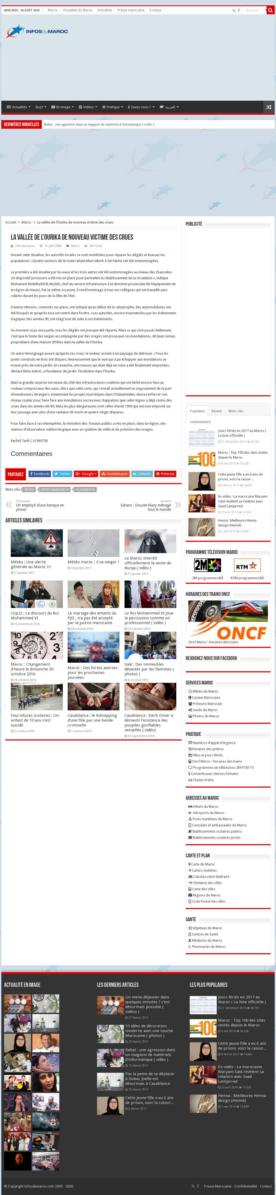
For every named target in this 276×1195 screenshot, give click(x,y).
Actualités (105, 10)
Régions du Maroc (206, 895)
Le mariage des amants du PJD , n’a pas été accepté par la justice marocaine (92, 618)
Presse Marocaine (218, 1186)
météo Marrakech (55, 489)
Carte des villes (203, 889)
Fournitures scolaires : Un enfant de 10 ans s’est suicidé (35, 720)
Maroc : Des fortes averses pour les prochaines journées (93, 672)
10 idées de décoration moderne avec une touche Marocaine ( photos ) (149, 1030)
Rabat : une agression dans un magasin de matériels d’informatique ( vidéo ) (99, 124)
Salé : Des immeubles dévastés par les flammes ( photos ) (149, 669)
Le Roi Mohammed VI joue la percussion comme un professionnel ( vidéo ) (149, 618)
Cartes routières (204, 870)
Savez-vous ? (141, 107)
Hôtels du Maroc (205, 807)
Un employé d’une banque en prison (40, 505)
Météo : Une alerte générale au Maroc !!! (31, 564)
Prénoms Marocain (207, 704)
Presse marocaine (131, 10)
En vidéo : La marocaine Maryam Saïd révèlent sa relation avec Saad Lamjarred (243, 501)
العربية (170, 107)
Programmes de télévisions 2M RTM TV (223, 768)
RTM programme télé (247, 578)
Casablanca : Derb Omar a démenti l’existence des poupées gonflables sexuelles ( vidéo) (149, 722)
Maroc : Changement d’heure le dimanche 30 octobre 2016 (32, 669)
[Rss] (234, 10)
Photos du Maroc (205, 716)
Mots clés (236, 411)
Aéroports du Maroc (208, 813)
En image (63, 107)
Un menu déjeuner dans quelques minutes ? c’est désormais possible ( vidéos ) (147, 1004)
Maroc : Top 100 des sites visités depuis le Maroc (241, 1023)
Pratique (113, 107)
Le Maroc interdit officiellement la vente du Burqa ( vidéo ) (148, 563)
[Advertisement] (172, 57)
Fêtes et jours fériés (207, 755)
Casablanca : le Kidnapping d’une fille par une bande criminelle (92, 720)
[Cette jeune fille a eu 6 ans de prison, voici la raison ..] (201, 481)
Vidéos (88, 107)
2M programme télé (207, 578)
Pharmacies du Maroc (208, 947)
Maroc (53, 10)
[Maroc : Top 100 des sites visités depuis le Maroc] (201, 459)
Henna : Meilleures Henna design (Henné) (242, 1098)
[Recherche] (271, 10)
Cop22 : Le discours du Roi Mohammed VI (35, 615)
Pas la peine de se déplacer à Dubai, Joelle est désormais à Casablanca (150, 1078)
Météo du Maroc (205, 691)
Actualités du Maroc (77, 10)
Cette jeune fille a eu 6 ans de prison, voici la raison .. (149, 1100)
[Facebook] (238, 10)
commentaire (200, 422)
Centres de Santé (204, 934)
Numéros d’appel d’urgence (214, 743)
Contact (155, 10)
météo (29, 489)
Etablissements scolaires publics (217, 831)
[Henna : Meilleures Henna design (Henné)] (201, 527)
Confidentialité (245, 1186)
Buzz (39, 107)
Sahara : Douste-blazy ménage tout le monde (145, 505)
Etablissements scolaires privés (216, 838)
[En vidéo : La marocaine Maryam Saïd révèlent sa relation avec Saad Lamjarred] (201, 503)
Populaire (197, 411)
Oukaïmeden (85, 489)
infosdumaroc (25, 246)
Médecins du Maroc (206, 940)
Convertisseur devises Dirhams (214, 774)
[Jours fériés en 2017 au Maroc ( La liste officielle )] (201, 437)
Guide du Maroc (205, 710)
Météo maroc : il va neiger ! (93, 562)
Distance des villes (207, 883)
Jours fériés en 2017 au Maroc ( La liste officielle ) (242, 999)
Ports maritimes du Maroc (212, 819)
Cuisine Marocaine (205, 698)
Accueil (10, 222)
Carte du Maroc (202, 864)
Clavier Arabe (203, 780)
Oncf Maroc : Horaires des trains (213, 642)
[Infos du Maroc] (36, 30)
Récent (217, 411)
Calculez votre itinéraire (210, 877)
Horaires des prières (207, 749)
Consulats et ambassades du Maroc (219, 825)
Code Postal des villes (208, 901)
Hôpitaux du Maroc (207, 928)
